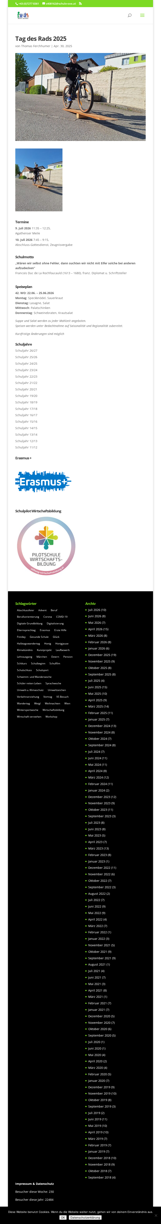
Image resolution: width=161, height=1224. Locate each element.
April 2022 (95, 919)
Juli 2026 (94, 610)
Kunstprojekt (44, 650)
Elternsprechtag (26, 630)
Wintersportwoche (27, 710)
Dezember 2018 (99, 1158)
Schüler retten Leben (29, 683)
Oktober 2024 (97, 739)
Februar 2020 (97, 1074)
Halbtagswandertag (28, 643)
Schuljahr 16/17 (26, 415)
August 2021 (97, 964)
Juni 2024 (94, 758)
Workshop (51, 716)
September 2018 (99, 1177)
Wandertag (23, 703)
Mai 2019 (94, 1126)
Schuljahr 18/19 (26, 402)
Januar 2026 (96, 648)
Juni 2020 (94, 1048)
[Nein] (156, 1215)
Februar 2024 (97, 784)
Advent (42, 610)
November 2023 (99, 803)
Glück (56, 637)
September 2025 (99, 674)
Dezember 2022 (99, 868)
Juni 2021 (94, 977)
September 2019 (99, 1106)
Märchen (41, 656)
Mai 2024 (94, 765)
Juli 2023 (94, 823)
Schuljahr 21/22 (26, 383)
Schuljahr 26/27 (26, 350)
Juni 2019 (94, 1119)
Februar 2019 (97, 1145)
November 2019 (99, 1093)
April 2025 (95, 700)
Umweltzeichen (57, 690)
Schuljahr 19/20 (26, 396)
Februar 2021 (97, 1003)
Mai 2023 (94, 835)
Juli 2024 (94, 752)
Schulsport (42, 670)
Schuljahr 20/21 (26, 389)
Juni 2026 (94, 616)
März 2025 (95, 706)
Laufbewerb (63, 650)
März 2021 (95, 997)
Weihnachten (52, 703)
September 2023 (99, 816)
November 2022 (99, 874)
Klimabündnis (25, 650)
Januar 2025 (96, 719)
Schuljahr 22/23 (26, 376)
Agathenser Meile (27, 233)
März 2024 (95, 777)
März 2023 (95, 848)
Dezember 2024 (99, 726)
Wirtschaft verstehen (29, 716)
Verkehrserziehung (28, 697)
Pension (68, 656)
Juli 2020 (94, 1042)
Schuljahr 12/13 (26, 441)
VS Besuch (62, 697)
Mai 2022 (94, 913)
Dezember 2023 (99, 797)
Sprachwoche (53, 683)
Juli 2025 (94, 681)
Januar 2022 (96, 939)
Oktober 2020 (97, 1029)
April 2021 (95, 990)
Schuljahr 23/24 (26, 370)
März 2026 (95, 636)
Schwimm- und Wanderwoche (34, 677)
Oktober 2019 (97, 1100)
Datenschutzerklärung (85, 1217)
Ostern (55, 656)
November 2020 (99, 1023)
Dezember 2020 (99, 1016)
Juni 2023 (94, 829)
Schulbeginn (38, 663)
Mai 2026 (94, 623)
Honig (47, 643)
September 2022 (99, 887)
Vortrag (47, 697)
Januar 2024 (96, 790)
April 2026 (95, 629)
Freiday (21, 637)
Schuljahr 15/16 (26, 421)
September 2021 (99, 958)
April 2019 (95, 1132)
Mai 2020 (94, 1055)
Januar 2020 (96, 1081)
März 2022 (95, 926)
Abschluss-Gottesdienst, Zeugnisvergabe (44, 245)
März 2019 (95, 1139)
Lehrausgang (24, 656)
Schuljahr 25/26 (26, 357)
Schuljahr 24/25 (26, 363)
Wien (67, 703)
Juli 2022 (94, 900)
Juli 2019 (94, 1113)
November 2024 (99, 732)
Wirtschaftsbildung (53, 710)
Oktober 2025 (97, 668)
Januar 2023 (96, 861)
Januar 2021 (96, 1010)
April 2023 (95, 842)
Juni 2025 (94, 687)
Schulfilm (54, 663)
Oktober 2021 (97, 952)
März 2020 (95, 1068)
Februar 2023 (97, 855)
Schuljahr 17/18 (26, 409)
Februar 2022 (97, 932)
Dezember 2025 (99, 655)
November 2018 (99, 1164)
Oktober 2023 (97, 810)
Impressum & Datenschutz (34, 1184)
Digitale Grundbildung (30, 623)
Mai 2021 (94, 984)
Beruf (54, 610)
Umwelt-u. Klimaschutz (30, 690)
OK (63, 1217)
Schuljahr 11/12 (26, 447)
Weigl (37, 703)
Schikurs (22, 663)
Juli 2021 (94, 971)
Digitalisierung (55, 623)
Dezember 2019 (99, 1087)
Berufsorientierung (28, 616)
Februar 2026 (97, 642)
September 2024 (99, 745)
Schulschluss (24, 670)
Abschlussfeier (25, 610)
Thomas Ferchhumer (35, 46)
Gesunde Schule (39, 637)
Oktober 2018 (97, 1171)
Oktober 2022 (97, 881)
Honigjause (62, 643)
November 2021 (99, 945)
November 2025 (99, 661)
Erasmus (45, 630)
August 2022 (97, 894)
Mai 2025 (94, 694)
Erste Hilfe (60, 630)
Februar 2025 (97, 713)
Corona (47, 616)
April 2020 (95, 1061)
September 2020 (99, 1035)
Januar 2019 (96, 1151)
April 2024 (95, 771)
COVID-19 (62, 616)
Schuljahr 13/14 (26, 434)
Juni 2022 (94, 906)
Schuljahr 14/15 (26, 428)
